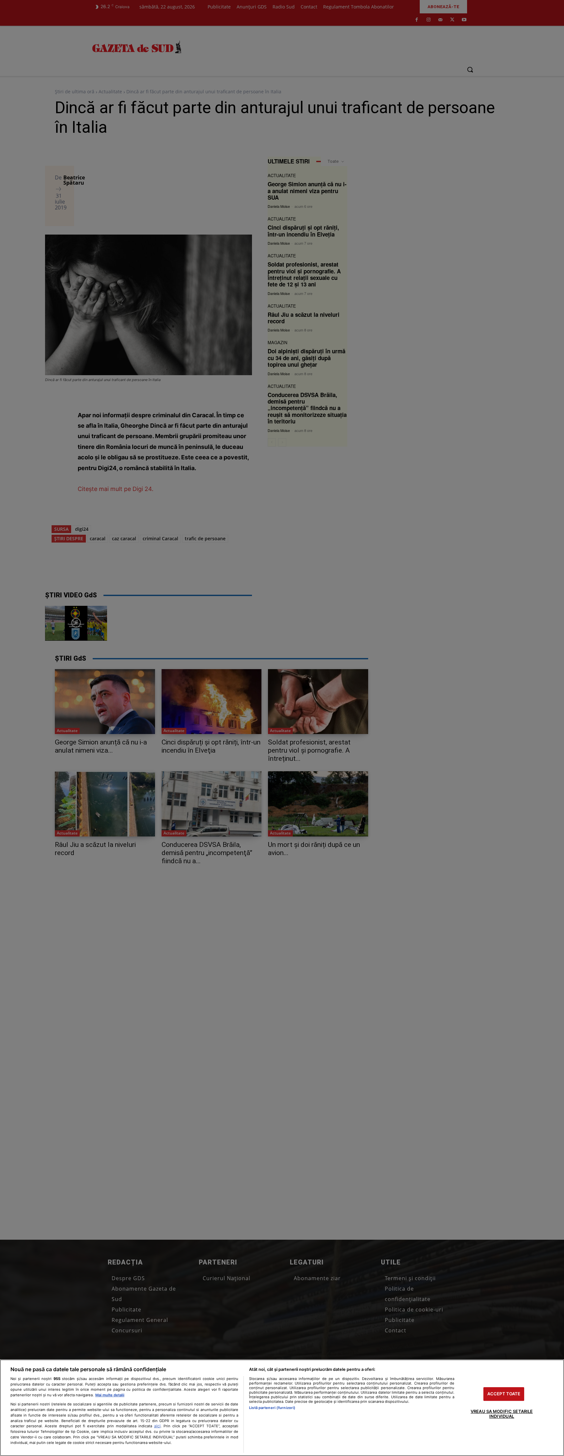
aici (157, 1425)
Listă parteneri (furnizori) (272, 1407)
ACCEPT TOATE (504, 1393)
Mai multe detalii (109, 1395)
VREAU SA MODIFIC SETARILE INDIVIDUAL (502, 1414)
